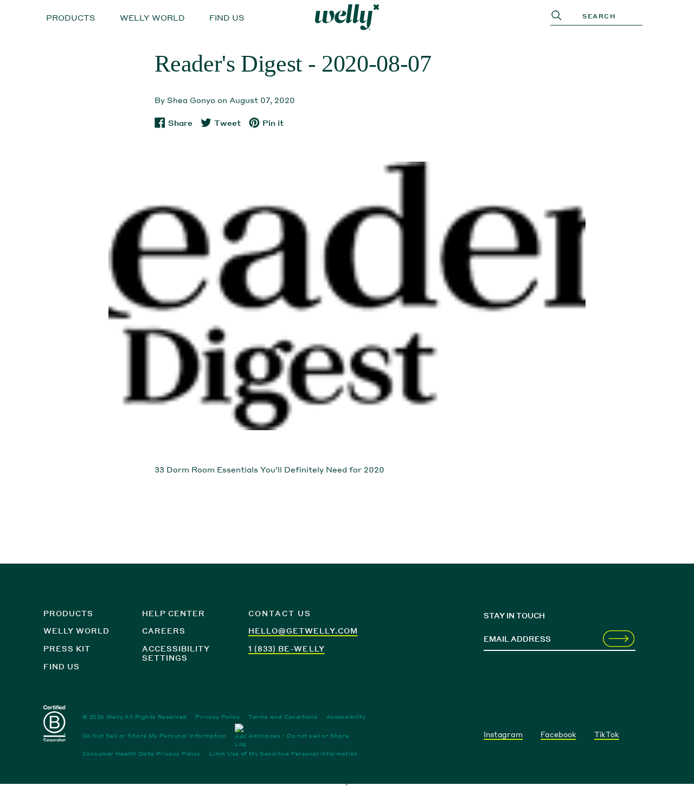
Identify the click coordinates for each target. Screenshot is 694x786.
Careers (163, 630)
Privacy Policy (217, 716)
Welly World (152, 17)
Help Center (173, 613)
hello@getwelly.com (303, 630)
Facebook (558, 734)
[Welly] (347, 17)
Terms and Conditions (282, 716)
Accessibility (346, 716)
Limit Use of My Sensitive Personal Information (283, 753)
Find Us (227, 17)
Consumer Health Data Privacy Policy (141, 753)
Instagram (503, 734)
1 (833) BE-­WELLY (286, 648)
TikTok (606, 734)
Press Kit (67, 648)
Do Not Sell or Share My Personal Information (154, 735)
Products (70, 17)
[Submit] (619, 639)
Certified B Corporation (55, 725)
